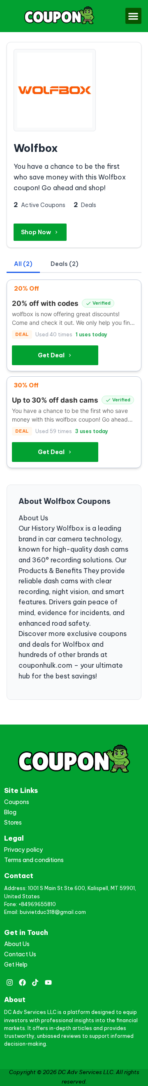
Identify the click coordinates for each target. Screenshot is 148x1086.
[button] (133, 16)
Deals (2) (65, 264)
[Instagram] (9, 982)
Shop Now (36, 232)
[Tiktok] (35, 982)
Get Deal (51, 355)
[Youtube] (48, 982)
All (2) (23, 264)
